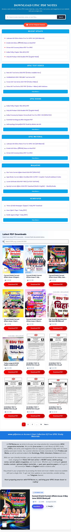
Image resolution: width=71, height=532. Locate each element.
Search (61, 17)
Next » (46, 424)
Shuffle (50, 506)
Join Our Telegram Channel (36, 24)
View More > (35, 91)
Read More (37, 506)
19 (41, 424)
